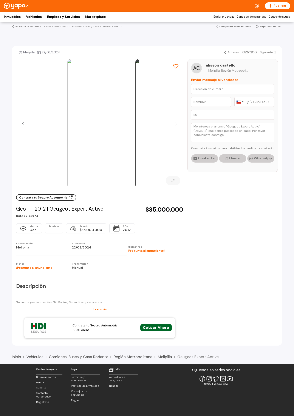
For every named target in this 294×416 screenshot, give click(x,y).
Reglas (75, 400)
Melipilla (165, 356)
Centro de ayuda (279, 17)
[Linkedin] (223, 378)
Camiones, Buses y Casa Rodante (78, 356)
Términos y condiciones (79, 378)
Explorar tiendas (224, 17)
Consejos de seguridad (251, 17)
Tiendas (114, 386)
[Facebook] (202, 378)
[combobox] (240, 102)
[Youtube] (229, 378)
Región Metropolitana (133, 356)
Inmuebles (12, 17)
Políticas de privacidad (85, 386)
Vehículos (34, 17)
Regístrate (42, 402)
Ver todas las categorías (117, 378)
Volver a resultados (28, 26)
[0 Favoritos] (176, 66)
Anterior (233, 52)
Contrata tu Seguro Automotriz (43, 197)
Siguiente (266, 52)
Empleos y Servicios (63, 17)
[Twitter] (216, 378)
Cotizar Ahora (156, 327)
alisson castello (220, 65)
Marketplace (95, 17)
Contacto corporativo (43, 394)
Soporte (41, 387)
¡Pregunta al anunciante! (146, 251)
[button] (23, 123)
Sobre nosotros (46, 377)
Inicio (16, 356)
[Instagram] (209, 378)
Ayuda (40, 382)
